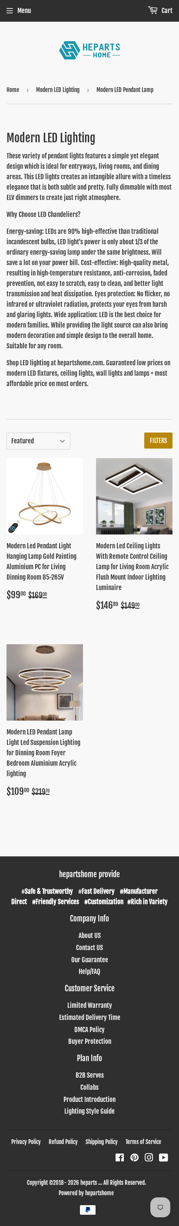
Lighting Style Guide (89, 1111)
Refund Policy (63, 1141)
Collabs (89, 1087)
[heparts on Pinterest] (134, 1158)
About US (90, 935)
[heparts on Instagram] (149, 1158)
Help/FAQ (89, 971)
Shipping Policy (102, 1141)
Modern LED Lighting (58, 89)
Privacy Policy (26, 1141)
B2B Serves (90, 1075)
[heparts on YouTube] (163, 1158)
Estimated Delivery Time (89, 1017)
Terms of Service (143, 1141)
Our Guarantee (89, 960)
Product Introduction (89, 1099)
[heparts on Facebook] (119, 1158)
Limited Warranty (89, 1005)
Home (13, 89)
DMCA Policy (89, 1030)
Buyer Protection (89, 1041)
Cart (166, 11)
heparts (88, 1182)
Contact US (89, 948)
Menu (24, 11)
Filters (158, 440)
